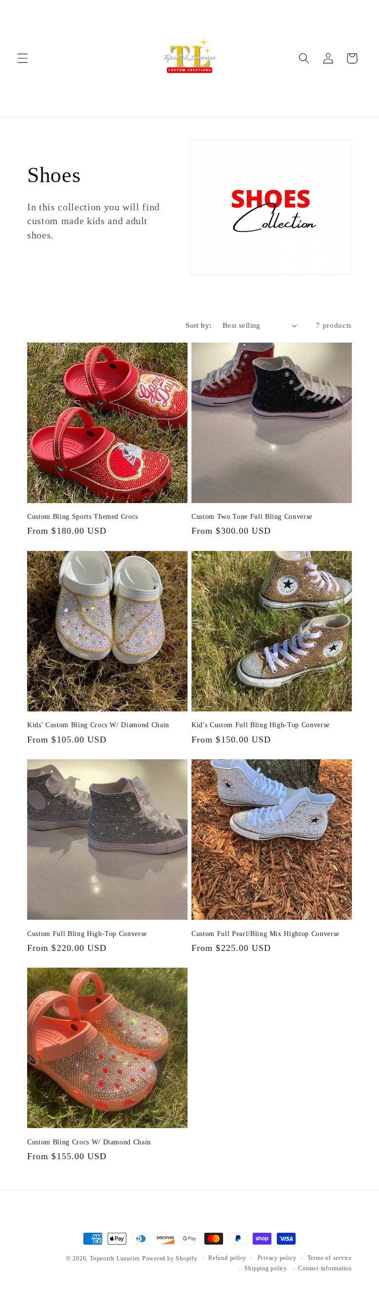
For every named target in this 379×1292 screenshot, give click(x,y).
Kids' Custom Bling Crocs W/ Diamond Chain (98, 725)
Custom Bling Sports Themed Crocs (82, 516)
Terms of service (329, 1257)
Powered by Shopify (169, 1258)
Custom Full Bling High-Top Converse (87, 934)
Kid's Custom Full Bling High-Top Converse (260, 725)
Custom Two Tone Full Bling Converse (251, 516)
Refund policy (227, 1257)
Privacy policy (277, 1257)
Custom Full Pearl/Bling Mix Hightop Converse (265, 934)
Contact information (325, 1268)
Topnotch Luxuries (116, 1258)
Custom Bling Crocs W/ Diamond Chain (89, 1142)
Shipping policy (265, 1268)
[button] (23, 58)
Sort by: (199, 325)
